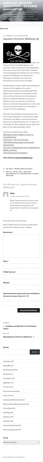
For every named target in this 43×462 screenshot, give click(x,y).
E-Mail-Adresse (9, 272)
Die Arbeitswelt (9, 370)
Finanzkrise (7, 378)
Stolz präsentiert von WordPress (14, 457)
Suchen (6, 347)
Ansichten (7, 361)
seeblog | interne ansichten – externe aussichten (20, 6)
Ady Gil (9, 172)
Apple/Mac (7, 366)
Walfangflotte (13, 173)
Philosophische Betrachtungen (14, 404)
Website (6, 283)
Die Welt (9, 169)
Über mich (4, 29)
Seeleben (6, 421)
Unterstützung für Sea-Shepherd (15, 153)
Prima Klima (7, 408)
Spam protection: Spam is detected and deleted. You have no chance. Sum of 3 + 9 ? (21, 295)
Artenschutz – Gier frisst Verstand (15, 140)
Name (6, 261)
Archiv (5, 438)
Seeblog (6, 413)
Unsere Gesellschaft (23, 169)
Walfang (27, 172)
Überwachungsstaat (10, 430)
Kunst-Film (7, 396)
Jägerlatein (7, 383)
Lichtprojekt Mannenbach (12, 400)
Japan (15, 172)
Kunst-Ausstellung (10, 391)
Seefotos (6, 417)
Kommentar (8, 232)
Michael (24, 35)
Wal (21, 172)
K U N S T (6, 387)
